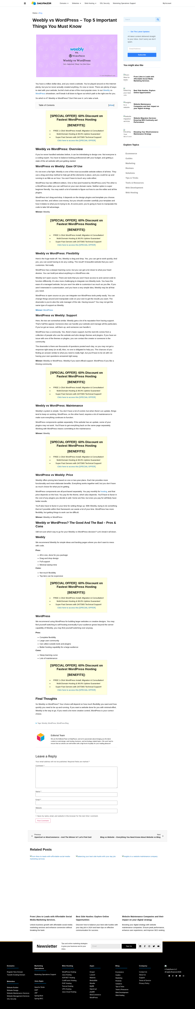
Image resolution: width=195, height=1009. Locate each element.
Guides (129, 158)
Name (38, 791)
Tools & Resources (135, 183)
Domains (11, 966)
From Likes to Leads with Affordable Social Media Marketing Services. (144, 79)
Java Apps (38, 981)
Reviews (130, 168)
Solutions (130, 173)
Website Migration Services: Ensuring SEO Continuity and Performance (145, 120)
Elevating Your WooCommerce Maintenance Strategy (146, 133)
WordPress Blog (63, 723)
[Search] (157, 19)
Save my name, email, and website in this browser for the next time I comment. (67, 816)
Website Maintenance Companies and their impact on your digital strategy (146, 106)
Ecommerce (131, 153)
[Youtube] (158, 946)
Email (38, 799)
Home (34, 13)
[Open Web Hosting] (96, 3)
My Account (166, 3)
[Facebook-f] (144, 946)
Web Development (134, 188)
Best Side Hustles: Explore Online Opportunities (144, 91)
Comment (40, 765)
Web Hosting (132, 192)
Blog (117, 966)
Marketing (130, 163)
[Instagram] (149, 946)
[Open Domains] (68, 3)
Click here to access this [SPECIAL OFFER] (76, 140)
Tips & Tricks (132, 178)
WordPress (40, 93)
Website (39, 808)
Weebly (106, 90)
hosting (104, 491)
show (111, 105)
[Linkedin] (140, 946)
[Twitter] (153, 946)
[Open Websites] (80, 3)
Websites (11, 981)
